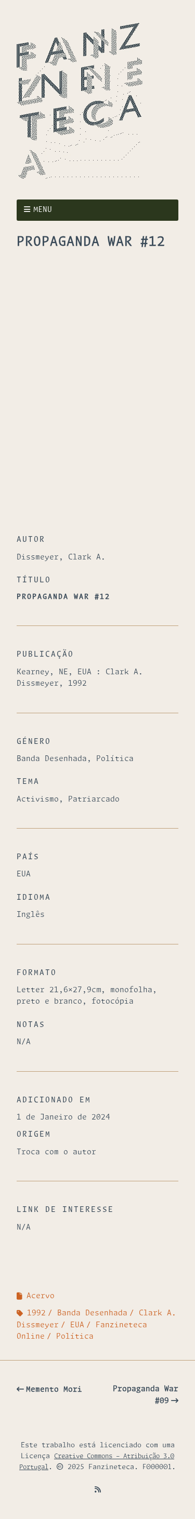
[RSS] (97, 1490)
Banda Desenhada (92, 1313)
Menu (42, 210)
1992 (36, 1313)
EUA (77, 1325)
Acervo (41, 1296)
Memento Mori (54, 1389)
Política (75, 1336)
